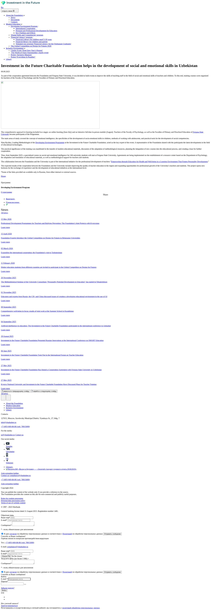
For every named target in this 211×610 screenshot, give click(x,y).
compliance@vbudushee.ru (20, 475)
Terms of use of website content (13, 503)
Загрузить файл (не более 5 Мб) (14, 559)
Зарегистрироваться (9, 606)
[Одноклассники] (7, 599)
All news (4, 213)
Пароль (4, 581)
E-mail (4, 520)
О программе (6, 192)
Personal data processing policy (13, 501)
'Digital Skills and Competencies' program (27, 35)
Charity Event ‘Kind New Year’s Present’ (27, 50)
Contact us (19, 435)
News (13, 17)
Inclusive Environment (15, 48)
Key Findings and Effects (25, 33)
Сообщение (6, 525)
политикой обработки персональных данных (81, 608)
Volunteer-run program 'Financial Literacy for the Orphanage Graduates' (43, 44)
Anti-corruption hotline (10, 484)
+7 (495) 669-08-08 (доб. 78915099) (15, 427)
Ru (2, 7)
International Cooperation (25, 28)
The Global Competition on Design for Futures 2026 (31, 46)
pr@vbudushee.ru (8, 435)
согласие (13, 534)
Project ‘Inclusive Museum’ (21, 55)
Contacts (14, 22)
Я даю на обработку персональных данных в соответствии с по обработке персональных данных (53, 534)
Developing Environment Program (24, 26)
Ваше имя (5, 518)
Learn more (5, 227)
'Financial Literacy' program (22, 37)
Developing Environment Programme (49, 143)
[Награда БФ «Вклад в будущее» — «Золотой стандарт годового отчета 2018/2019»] (41, 469)
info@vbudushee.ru (8, 422)
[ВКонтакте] (7, 597)
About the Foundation (14, 15)
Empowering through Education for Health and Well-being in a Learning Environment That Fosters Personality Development (159, 162)
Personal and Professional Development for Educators (36, 31)
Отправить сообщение (112, 534)
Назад (3, 176)
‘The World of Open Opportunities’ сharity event (29, 53)
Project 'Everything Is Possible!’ (23, 57)
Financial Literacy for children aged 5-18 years (34, 39)
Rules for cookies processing (12, 498)
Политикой (67, 534)
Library (9, 59)
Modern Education (13, 24)
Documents (15, 20)
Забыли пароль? (7, 588)
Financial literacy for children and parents (31, 42)
